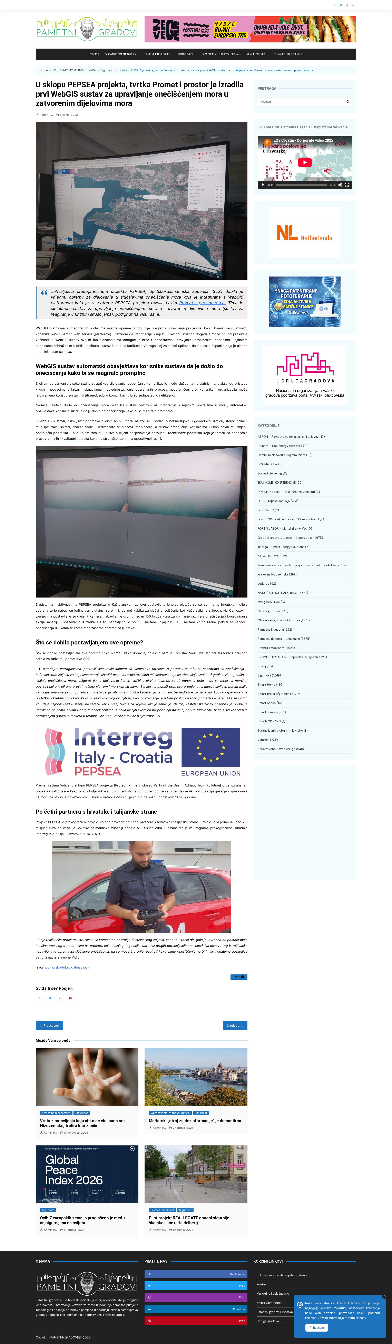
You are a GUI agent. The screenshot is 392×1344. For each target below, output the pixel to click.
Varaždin (263, 740)
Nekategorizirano (270, 611)
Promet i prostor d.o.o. (202, 302)
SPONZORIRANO (269, 721)
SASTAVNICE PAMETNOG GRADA (121, 54)
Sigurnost (82, 1113)
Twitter (341, 5)
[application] (305, 162)
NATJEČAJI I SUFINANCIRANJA (279, 593)
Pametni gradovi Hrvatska (275, 1312)
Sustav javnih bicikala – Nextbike (280, 731)
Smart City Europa (269, 1303)
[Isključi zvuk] (340, 185)
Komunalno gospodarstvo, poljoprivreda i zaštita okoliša (297, 565)
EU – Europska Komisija (274, 501)
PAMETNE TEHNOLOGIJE (157, 54)
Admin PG (46, 115)
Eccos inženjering (270, 473)
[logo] (87, 1283)
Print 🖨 (239, 977)
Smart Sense (267, 703)
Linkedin (353, 5)
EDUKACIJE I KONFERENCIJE (288, 54)
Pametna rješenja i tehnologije (279, 639)
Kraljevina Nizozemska (56, 1113)
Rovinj (262, 666)
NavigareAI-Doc (269, 602)
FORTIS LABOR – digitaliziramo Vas (282, 528)
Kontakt (262, 1284)
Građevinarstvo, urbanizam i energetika (285, 538)
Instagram (347, 5)
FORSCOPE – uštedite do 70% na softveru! (288, 519)
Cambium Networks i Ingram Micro (281, 455)
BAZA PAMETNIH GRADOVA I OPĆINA (220, 54)
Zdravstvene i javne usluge (276, 749)
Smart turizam (268, 712)
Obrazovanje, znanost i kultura (170, 1113)
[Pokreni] (263, 185)
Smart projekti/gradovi (273, 694)
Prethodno (51, 1026)
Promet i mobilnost (162, 1210)
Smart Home (266, 685)
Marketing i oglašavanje (273, 1294)
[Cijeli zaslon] (347, 185)
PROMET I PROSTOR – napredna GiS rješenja (289, 657)
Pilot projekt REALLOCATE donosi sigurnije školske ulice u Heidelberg (189, 1220)
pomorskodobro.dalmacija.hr (67, 967)
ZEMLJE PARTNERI (256, 54)
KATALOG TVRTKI (185, 54)
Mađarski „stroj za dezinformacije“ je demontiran (195, 1120)
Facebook (335, 5)
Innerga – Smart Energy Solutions (281, 547)
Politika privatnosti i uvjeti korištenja (282, 1275)
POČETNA (94, 54)
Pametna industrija (271, 630)
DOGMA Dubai (267, 464)
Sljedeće (233, 1026)
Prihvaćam (317, 1327)
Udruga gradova (268, 1321)
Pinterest (70, 998)
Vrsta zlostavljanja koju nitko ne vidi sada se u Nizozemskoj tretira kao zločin (83, 1123)
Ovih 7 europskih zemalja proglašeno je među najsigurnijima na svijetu (82, 1220)
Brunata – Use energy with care (280, 446)
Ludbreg (263, 584)
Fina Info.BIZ (266, 510)
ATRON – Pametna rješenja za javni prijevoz (288, 437)
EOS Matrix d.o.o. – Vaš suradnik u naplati (286, 492)
